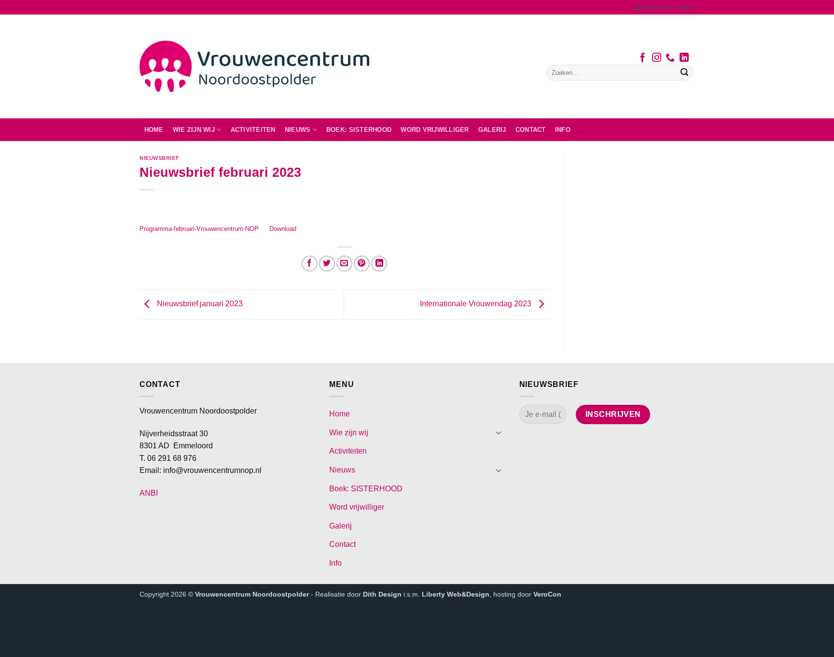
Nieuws (298, 129)
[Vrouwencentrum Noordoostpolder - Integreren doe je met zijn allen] (254, 66)
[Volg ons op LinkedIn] (684, 58)
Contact (530, 129)
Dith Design (382, 594)
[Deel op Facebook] (310, 263)
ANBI (148, 493)
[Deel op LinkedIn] (379, 263)
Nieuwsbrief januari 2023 (199, 304)
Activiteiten (253, 129)
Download (282, 228)
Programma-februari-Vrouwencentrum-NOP (199, 228)
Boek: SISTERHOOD (358, 129)
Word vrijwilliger (435, 129)
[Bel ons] (670, 58)
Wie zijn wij (194, 129)
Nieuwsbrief (159, 158)
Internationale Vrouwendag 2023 (476, 304)
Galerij (492, 129)
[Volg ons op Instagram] (656, 58)
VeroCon (547, 594)
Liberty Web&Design (455, 594)
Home (154, 129)
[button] (665, 7)
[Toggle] (499, 432)
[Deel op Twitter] (327, 263)
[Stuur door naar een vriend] (344, 263)
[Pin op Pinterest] (362, 263)
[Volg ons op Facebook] (642, 58)
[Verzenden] (684, 73)
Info (562, 129)
